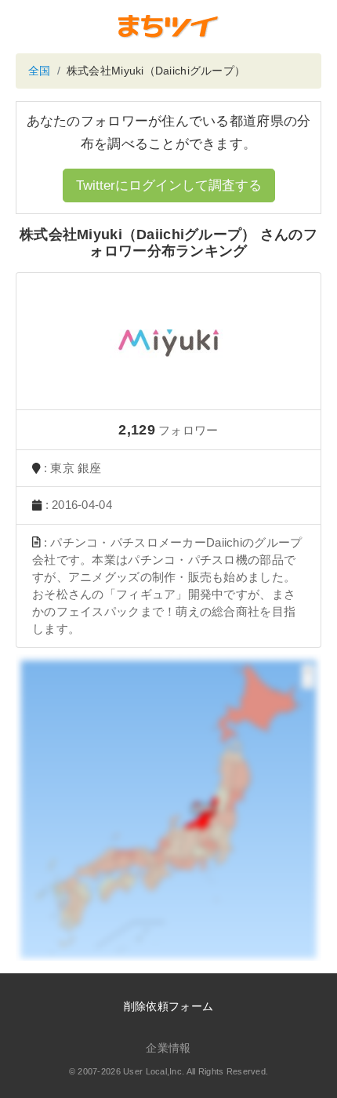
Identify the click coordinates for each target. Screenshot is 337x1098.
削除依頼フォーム (168, 1006)
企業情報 (168, 1048)
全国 (39, 70)
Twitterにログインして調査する (169, 185)
